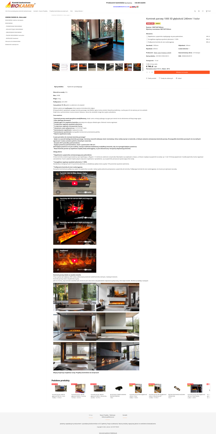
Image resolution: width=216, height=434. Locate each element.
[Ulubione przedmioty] (203, 11)
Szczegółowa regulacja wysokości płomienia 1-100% (163, 39)
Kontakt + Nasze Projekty (40, 11)
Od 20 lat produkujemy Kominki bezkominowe (18, 11)
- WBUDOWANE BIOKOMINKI (13, 32)
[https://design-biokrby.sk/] (133, 6)
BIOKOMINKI (9, 23)
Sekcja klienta (78, 11)
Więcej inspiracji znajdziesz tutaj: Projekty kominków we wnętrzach (76, 373)
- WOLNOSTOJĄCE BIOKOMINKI (14, 29)
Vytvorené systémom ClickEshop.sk (108, 433)
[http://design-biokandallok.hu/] (137, 6)
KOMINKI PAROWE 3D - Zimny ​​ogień (15, 17)
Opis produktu (58, 86)
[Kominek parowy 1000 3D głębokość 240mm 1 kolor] (97, 40)
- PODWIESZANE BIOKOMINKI (13, 26)
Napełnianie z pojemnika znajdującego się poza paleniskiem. (165, 36)
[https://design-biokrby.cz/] (135, 6)
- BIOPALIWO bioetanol (11, 38)
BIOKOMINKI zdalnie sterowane (14, 20)
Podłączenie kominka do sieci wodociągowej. (161, 42)
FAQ (71, 11)
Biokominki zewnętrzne (11, 44)
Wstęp (91, 415)
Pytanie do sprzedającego (74, 86)
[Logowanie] (199, 11)
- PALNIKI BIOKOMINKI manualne (14, 35)
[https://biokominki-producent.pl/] (131, 6)
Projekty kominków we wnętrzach (59, 11)
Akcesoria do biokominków (12, 41)
